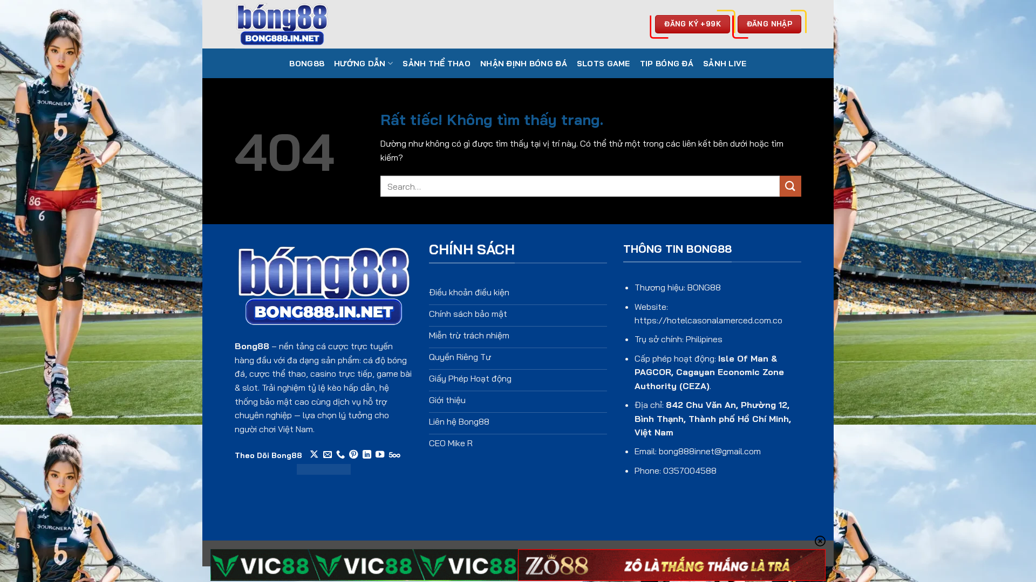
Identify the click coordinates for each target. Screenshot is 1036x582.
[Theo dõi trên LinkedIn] (367, 455)
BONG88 (306, 63)
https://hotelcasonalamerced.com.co (708, 320)
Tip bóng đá (666, 63)
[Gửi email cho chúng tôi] (327, 455)
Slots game (603, 63)
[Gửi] (790, 186)
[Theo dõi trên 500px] (394, 455)
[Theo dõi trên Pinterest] (353, 455)
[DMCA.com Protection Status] (324, 468)
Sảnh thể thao (437, 63)
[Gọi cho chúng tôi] (340, 455)
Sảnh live (725, 63)
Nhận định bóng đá (523, 63)
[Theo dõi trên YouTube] (380, 455)
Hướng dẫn (360, 63)
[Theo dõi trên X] (314, 455)
